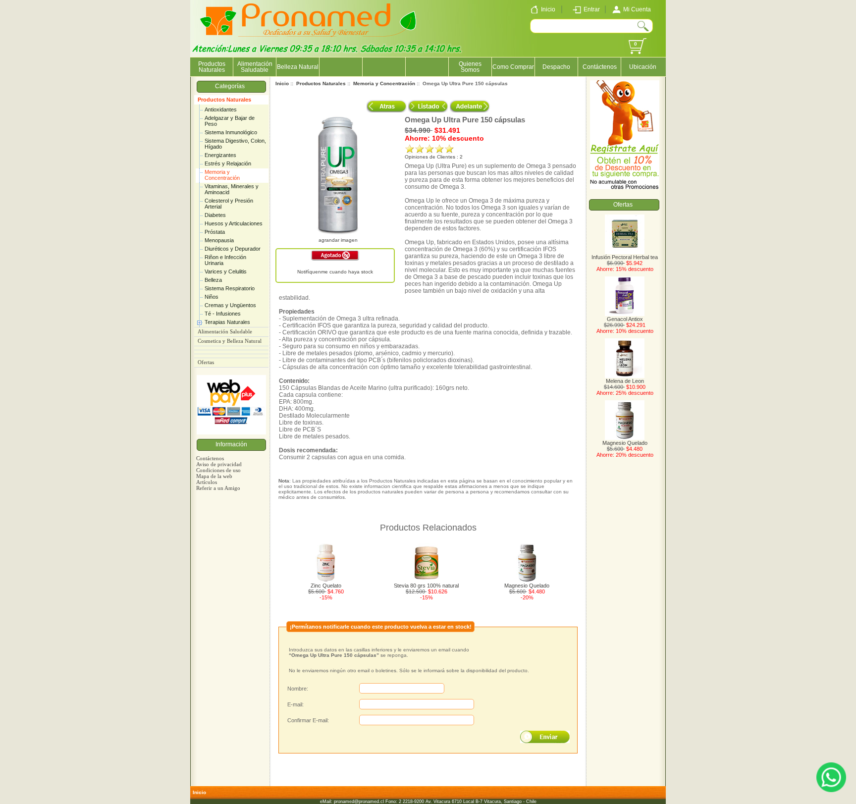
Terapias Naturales (227, 322)
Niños (211, 297)
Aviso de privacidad (219, 464)
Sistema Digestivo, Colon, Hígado (235, 144)
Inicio (282, 83)
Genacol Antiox (625, 319)
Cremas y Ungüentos (230, 305)
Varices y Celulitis (226, 271)
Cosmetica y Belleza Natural (230, 341)
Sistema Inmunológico (231, 132)
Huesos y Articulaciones (234, 223)
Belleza (213, 280)
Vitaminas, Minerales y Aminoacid (232, 189)
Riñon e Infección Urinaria (225, 260)
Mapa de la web (214, 476)
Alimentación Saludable (254, 66)
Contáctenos (600, 66)
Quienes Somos (470, 66)
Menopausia (219, 240)
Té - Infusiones (223, 314)
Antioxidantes (221, 109)
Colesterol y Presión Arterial (229, 204)
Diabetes (215, 215)
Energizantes (220, 155)
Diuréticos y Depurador (233, 249)
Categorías (231, 86)
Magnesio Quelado (526, 586)
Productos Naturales (224, 100)
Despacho (556, 66)
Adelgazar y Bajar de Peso (230, 121)
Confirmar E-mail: (308, 720)
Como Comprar (513, 66)
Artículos (206, 482)
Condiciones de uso (218, 470)
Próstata (215, 232)
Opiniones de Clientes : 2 (434, 157)
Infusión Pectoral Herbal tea (624, 257)
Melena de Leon (625, 381)
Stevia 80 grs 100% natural (426, 586)
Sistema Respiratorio (230, 288)
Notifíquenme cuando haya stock (335, 271)
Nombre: (297, 689)
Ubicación (642, 66)
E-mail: (295, 704)
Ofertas (206, 362)
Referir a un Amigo (218, 488)
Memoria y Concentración (222, 175)
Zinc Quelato (326, 586)
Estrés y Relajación (228, 163)
